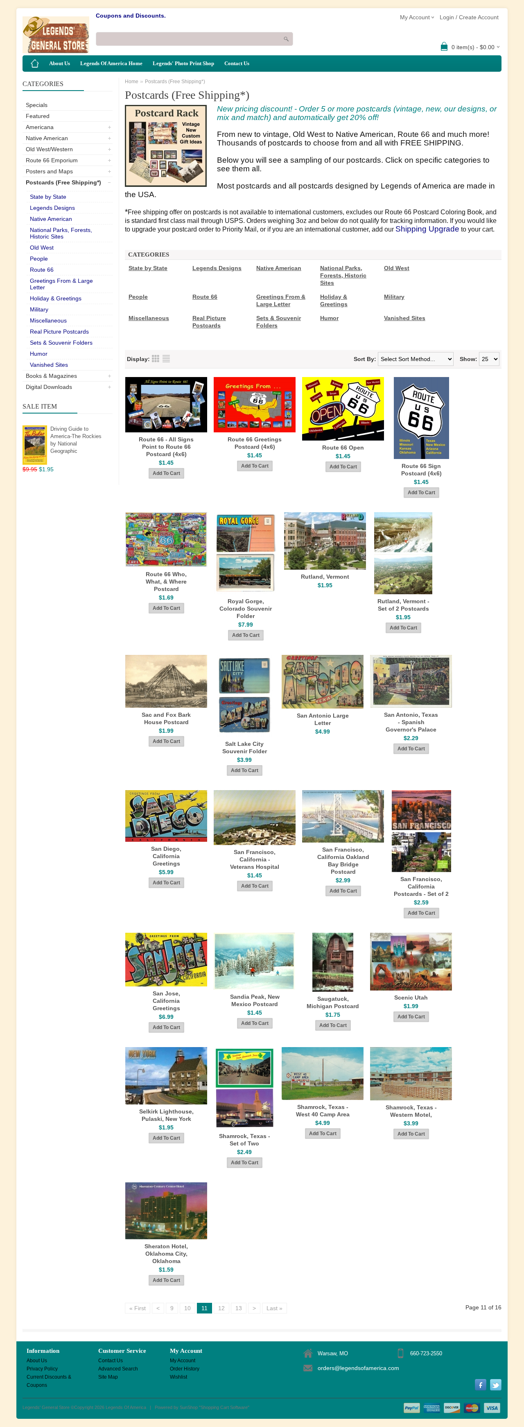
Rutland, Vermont (325, 576)
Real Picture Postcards (59, 331)
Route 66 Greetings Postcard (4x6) (255, 443)
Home (131, 81)
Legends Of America (126, 1407)
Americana (40, 127)
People (39, 258)
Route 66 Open (343, 447)
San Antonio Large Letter (323, 719)
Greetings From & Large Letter (61, 284)
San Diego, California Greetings (166, 856)
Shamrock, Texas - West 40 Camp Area (323, 1111)
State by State (48, 196)
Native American (47, 138)
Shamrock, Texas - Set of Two (244, 1140)
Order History (184, 1369)
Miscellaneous (48, 320)
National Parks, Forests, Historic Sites (61, 233)
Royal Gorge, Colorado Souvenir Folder (245, 608)
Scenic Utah (411, 997)
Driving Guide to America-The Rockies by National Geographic (76, 440)
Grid (155, 358)
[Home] (35, 63)
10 (187, 1308)
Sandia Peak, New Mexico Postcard (255, 1000)
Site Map (108, 1377)
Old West (42, 247)
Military (39, 309)
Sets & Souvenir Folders (61, 342)
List (166, 358)
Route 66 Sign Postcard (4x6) (421, 470)
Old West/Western (49, 149)
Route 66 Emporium (52, 160)
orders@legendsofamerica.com (358, 1368)
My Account (182, 1360)
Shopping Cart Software (224, 1407)
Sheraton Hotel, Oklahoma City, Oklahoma (166, 1253)
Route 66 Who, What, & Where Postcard (166, 581)
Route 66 (42, 269)
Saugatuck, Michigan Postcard (333, 1002)
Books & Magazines (51, 376)
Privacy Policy (42, 1369)
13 (238, 1308)
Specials (36, 105)
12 (221, 1308)
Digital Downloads (49, 387)
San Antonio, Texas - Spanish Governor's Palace (411, 722)
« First (137, 1308)
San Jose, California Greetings (166, 1000)
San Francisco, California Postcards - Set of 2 (421, 886)
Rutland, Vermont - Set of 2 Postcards (403, 605)
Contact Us (236, 63)
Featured (38, 116)
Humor (38, 353)
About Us (59, 63)
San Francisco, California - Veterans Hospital (254, 859)
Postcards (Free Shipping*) (63, 182)
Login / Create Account (469, 17)
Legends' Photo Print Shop (183, 63)
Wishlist (178, 1377)
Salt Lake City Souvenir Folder (244, 747)
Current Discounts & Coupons (49, 1377)
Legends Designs (52, 208)
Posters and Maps (49, 171)
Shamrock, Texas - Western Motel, (411, 1111)
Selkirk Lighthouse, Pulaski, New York (166, 1115)
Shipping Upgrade (427, 229)
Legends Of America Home (111, 63)
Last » (274, 1308)
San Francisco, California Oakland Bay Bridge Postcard (343, 860)
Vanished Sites (49, 364)
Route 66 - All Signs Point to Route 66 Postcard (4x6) (166, 446)
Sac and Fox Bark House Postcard (166, 718)
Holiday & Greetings (55, 298)
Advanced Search (118, 1369)
